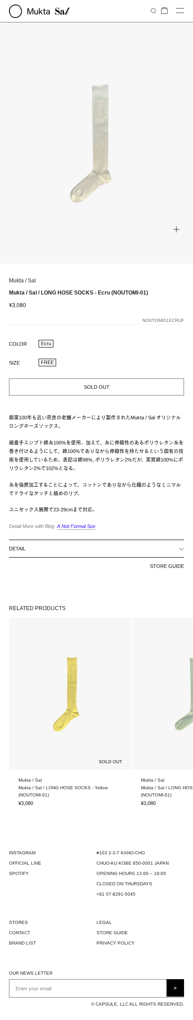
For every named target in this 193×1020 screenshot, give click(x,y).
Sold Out (97, 387)
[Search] (153, 10)
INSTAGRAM (22, 852)
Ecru (46, 343)
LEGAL (104, 922)
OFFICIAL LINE (25, 863)
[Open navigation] (180, 11)
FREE (47, 362)
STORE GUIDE (167, 566)
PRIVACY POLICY (115, 943)
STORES (18, 922)
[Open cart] (164, 11)
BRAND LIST (22, 943)
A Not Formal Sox (76, 526)
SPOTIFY (19, 873)
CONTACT (19, 932)
